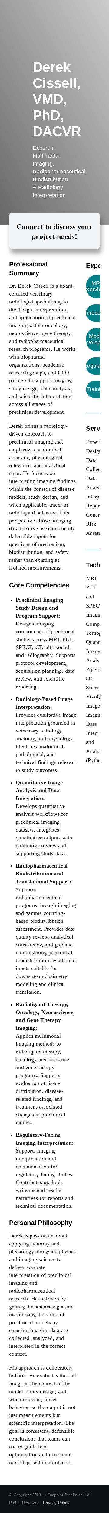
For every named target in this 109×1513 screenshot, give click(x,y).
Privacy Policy (56, 1503)
